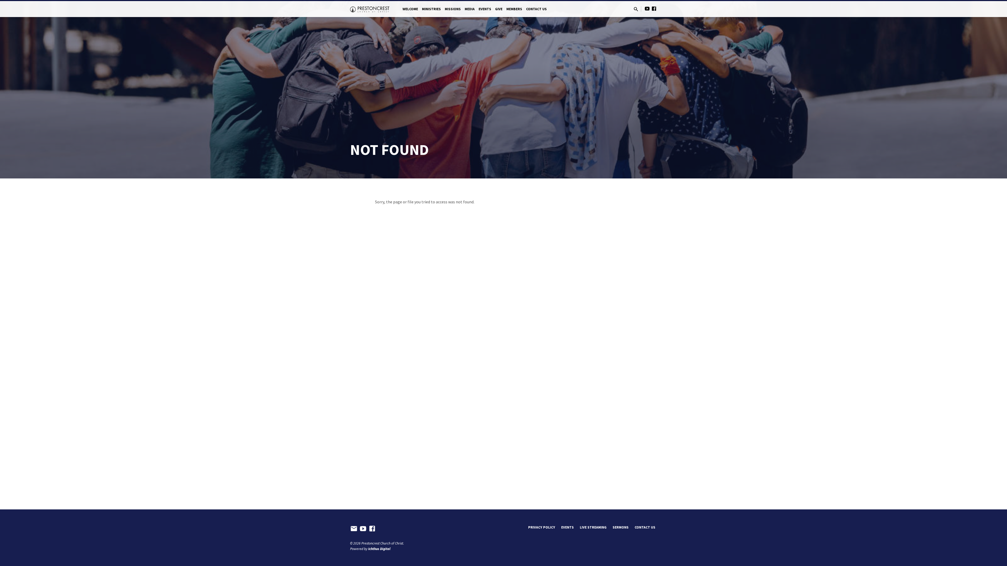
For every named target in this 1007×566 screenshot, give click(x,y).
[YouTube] (647, 8)
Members (514, 9)
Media (470, 9)
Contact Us (536, 9)
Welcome (410, 9)
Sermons (621, 527)
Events (485, 9)
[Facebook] (654, 8)
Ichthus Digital (379, 549)
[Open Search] (636, 9)
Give (498, 9)
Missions (453, 9)
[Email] (354, 529)
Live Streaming (593, 527)
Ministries (431, 9)
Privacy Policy (541, 527)
